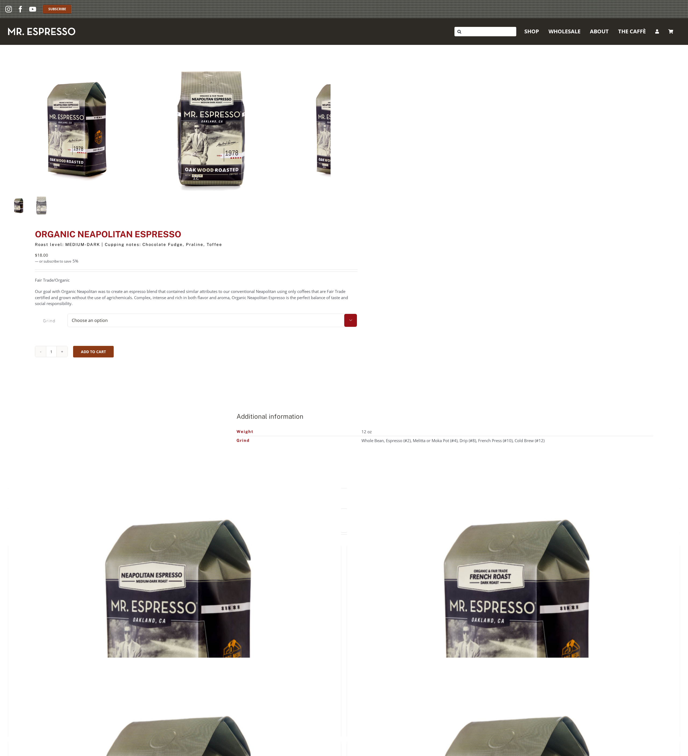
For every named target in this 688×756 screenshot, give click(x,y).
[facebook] (20, 9)
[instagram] (8, 9)
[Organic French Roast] (513, 627)
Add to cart (93, 351)
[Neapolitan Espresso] (174, 627)
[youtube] (32, 9)
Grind (49, 320)
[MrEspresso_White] (41, 29)
